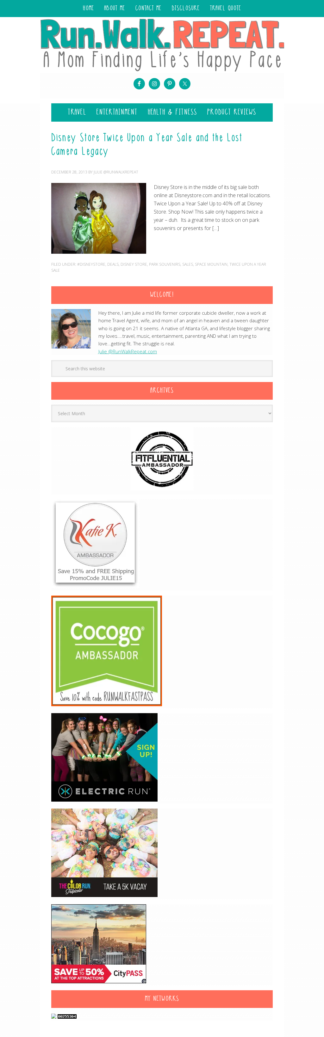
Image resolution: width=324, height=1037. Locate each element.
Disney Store (134, 264)
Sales (187, 264)
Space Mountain (211, 264)
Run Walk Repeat (162, 44)
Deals (113, 264)
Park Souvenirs (164, 264)
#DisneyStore (91, 264)
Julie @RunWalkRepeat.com (127, 351)
